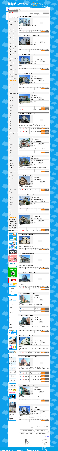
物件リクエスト (12, 225)
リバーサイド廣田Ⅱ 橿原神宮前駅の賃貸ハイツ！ (28, 92)
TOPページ (9, 9)
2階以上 (15, 368)
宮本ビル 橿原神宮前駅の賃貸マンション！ (27, 385)
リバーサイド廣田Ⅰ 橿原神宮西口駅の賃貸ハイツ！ (28, 73)
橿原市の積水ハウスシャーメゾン (29, 444)
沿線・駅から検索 (13, 223)
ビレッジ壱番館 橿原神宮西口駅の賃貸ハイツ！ (28, 156)
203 (20, 249)
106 (20, 287)
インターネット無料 (13, 380)
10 (44, 426)
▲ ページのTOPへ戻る (46, 436)
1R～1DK (10, 317)
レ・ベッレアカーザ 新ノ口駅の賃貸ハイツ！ (27, 272)
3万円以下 (10, 307)
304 (20, 31)
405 (20, 311)
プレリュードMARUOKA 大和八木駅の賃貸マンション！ (29, 335)
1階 (12, 368)
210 (20, 109)
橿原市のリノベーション (28, 440)
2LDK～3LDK (10, 320)
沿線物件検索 (12, 249)
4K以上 (10, 322)
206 (20, 230)
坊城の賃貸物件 (44, 440)
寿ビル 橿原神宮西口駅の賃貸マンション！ (27, 54)
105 (20, 289)
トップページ (41, 6)
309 (20, 128)
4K (13, 361)
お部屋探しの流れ (12, 385)
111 (20, 375)
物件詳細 (47, 109)
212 (20, 189)
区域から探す (13, 17)
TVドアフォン (14, 375)
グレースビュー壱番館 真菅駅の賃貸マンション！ (28, 356)
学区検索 (11, 299)
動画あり (15, 299)
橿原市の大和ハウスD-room (28, 443)
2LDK (13, 360)
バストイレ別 (14, 371)
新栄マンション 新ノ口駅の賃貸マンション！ (27, 175)
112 (20, 372)
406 (20, 131)
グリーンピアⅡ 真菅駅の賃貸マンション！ (27, 315)
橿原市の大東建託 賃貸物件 (28, 445)
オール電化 (14, 372)
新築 (10, 368)
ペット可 (11, 371)
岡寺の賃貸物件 (44, 441)
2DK (11, 360)
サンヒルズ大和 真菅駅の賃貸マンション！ (27, 293)
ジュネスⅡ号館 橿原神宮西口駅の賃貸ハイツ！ (27, 253)
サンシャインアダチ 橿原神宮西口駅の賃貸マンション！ (29, 35)
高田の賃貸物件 (44, 445)
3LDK (11, 361)
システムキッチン (13, 376)
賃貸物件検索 (46, 6)
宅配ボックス (11, 375)
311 (20, 308)
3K (15, 360)
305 (20, 379)
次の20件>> (47, 426)
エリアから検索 (12, 221)
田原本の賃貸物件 (44, 444)
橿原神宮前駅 (10, 327)
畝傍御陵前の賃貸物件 (44, 442)
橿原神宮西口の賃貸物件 (45, 439)
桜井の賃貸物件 (44, 443)
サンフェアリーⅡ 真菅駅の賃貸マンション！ (27, 16)
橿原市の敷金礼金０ (27, 441)
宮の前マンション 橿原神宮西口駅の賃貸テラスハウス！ (29, 194)
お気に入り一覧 (12, 227)
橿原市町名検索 (12, 245)
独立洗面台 (11, 372)
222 (20, 268)
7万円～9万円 (11, 312)
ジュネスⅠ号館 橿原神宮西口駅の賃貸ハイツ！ (27, 234)
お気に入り (43, 109)
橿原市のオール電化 (27, 442)
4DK (15, 361)
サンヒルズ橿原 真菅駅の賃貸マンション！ (27, 113)
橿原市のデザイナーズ (27, 439)
